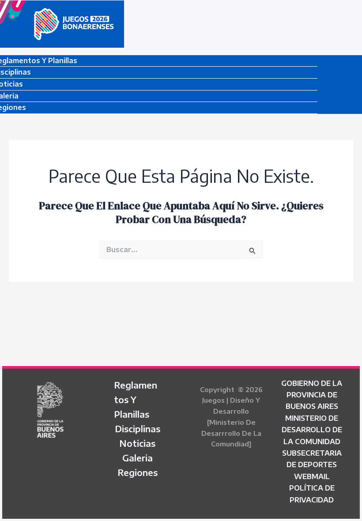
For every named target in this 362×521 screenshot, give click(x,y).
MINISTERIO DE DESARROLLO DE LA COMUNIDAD (312, 430)
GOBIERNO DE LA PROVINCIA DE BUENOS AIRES (311, 395)
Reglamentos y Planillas (135, 399)
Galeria (137, 457)
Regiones (137, 472)
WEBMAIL (312, 476)
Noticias (137, 443)
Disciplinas (137, 428)
